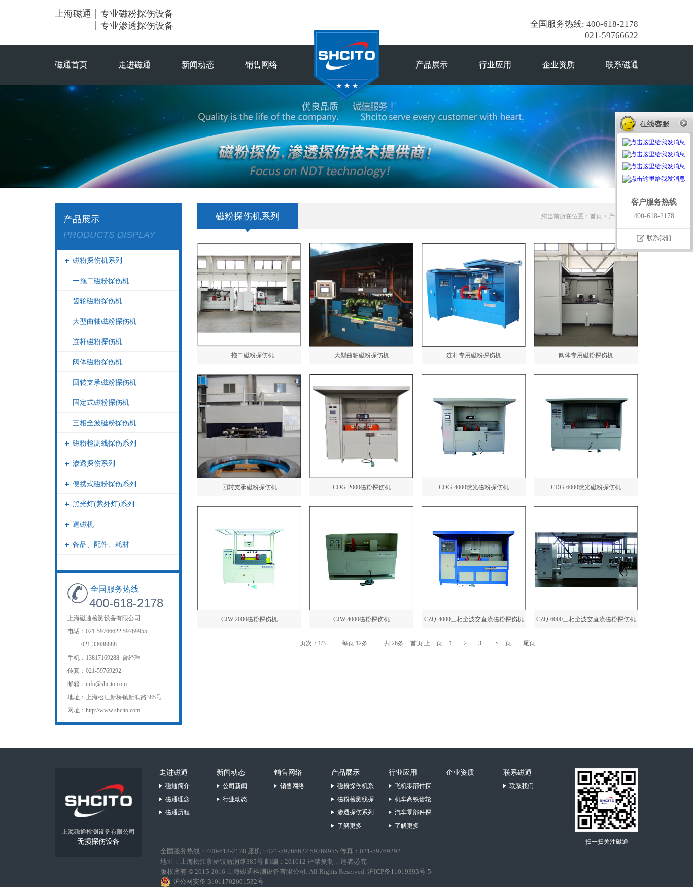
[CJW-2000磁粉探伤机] (249, 607)
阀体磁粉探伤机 (97, 362)
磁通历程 (177, 812)
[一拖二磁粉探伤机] (249, 343)
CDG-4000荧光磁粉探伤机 (474, 487)
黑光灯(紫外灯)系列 (103, 504)
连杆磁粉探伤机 (97, 342)
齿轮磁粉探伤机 (97, 301)
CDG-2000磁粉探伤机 (362, 487)
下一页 (502, 643)
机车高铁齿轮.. (414, 799)
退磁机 (83, 524)
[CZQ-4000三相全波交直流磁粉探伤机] (474, 607)
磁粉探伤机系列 (97, 260)
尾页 (529, 643)
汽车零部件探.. (414, 812)
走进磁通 (134, 64)
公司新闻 (235, 786)
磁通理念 (177, 799)
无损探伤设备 (98, 841)
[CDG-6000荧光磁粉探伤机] (586, 475)
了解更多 (349, 825)
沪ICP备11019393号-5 (399, 871)
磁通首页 (71, 64)
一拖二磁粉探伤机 (101, 281)
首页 (596, 216)
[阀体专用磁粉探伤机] (586, 343)
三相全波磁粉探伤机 (104, 423)
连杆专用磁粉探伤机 (473, 355)
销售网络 (261, 64)
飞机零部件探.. (414, 786)
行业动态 (235, 799)
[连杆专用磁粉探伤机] (474, 343)
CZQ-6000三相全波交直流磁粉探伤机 (586, 619)
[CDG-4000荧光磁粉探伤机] (474, 475)
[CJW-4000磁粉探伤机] (361, 607)
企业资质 (558, 64)
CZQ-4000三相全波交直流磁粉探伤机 (474, 619)
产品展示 (431, 64)
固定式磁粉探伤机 (101, 402)
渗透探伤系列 (94, 463)
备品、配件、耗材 (101, 545)
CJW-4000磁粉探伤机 (361, 619)
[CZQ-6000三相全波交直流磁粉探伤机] (586, 607)
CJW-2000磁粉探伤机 (249, 619)
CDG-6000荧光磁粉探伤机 (586, 487)
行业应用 (495, 64)
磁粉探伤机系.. (357, 786)
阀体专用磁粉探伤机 (586, 355)
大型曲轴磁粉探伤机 (104, 321)
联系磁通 (622, 64)
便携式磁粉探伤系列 (104, 484)
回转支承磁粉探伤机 (104, 382)
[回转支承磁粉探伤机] (249, 475)
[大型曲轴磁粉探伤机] (361, 343)
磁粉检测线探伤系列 (104, 443)
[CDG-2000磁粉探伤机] (361, 475)
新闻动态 (198, 64)
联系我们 (521, 786)
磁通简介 (177, 786)
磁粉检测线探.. (357, 799)
